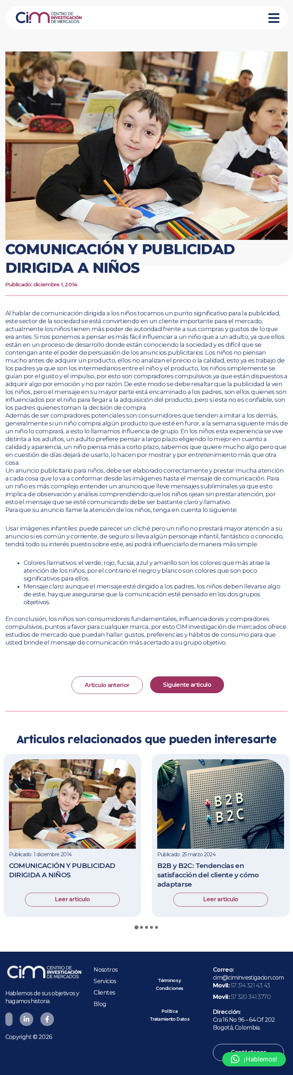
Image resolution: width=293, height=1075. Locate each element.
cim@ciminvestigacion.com (248, 977)
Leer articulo (72, 899)
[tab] (136, 927)
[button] (254, 1059)
